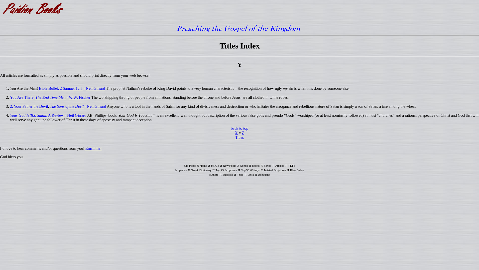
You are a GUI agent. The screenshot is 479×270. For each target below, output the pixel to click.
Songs (244, 165)
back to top (239, 128)
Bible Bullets (297, 170)
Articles (279, 165)
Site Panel (190, 165)
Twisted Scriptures (275, 170)
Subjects (228, 174)
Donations (264, 174)
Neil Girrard (95, 88)
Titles (239, 137)
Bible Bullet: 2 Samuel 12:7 (61, 88)
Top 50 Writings (250, 170)
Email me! (93, 148)
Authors (214, 174)
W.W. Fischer (79, 97)
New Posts (229, 165)
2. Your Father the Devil (29, 106)
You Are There (21, 97)
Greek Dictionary (201, 170)
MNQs (215, 165)
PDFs (291, 165)
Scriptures (180, 170)
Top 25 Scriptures (226, 170)
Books (256, 165)
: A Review (37, 115)
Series (267, 165)
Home (203, 165)
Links (250, 174)
